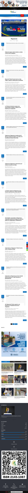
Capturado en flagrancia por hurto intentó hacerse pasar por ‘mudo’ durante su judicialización (14, 277)
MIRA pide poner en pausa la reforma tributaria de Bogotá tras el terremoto (20, 372)
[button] (14, 3)
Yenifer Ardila (3, 245)
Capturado (7, 111)
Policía (9, 140)
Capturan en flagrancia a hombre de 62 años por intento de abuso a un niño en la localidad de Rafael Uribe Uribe (13, 136)
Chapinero (11, 308)
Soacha (19, 111)
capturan (9, 167)
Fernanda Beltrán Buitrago (3, 49)
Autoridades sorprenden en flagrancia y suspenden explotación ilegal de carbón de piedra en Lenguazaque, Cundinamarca (14, 219)
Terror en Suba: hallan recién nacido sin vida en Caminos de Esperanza (7, 372)
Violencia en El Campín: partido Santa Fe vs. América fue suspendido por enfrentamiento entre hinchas (7, 385)
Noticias (16, 110)
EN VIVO (22, 15)
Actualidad (7, 110)
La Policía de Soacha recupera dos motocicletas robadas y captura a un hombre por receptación (13, 107)
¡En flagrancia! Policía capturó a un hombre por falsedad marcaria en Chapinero (12, 305)
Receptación (16, 111)
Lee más (25, 66)
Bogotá (9, 166)
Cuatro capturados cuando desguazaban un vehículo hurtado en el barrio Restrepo (20, 384)
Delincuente (9, 309)
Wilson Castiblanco (2, 273)
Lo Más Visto (13, 110)
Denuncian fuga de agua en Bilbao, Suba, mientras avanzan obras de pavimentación (19, 397)
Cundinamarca (10, 110)
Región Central (13, 222)
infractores (14, 167)
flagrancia (13, 111)
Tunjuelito (17, 280)
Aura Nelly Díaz (3, 160)
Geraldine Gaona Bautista (3, 133)
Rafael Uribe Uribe (13, 139)
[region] (14, 3)
